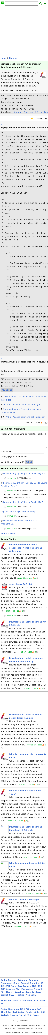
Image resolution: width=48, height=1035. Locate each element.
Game (16, 983)
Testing (20, 995)
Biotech (12, 980)
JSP (3, 989)
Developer (13, 1009)
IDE (2, 986)
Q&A (43, 1012)
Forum (35, 1015)
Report (9, 992)
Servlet (4, 995)
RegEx (29, 1012)
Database (34, 980)
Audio (4, 980)
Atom (42, 1000)
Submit (29, 462)
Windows (31, 1009)
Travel (22, 1015)
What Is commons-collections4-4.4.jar (21, 404)
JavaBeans (23, 986)
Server (38, 992)
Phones (14, 1015)
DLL (3, 1012)
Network (38, 989)
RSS (36, 1000)
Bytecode (22, 980)
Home (4, 58)
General (13, 58)
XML (33, 995)
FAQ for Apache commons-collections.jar (25, 417)
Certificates (18, 1012)
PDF (3, 992)
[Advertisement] (24, 31)
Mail (18, 989)
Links (37, 1012)
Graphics (34, 983)
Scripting (19, 992)
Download (6, 390)
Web (28, 995)
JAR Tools (11, 986)
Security (29, 992)
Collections (26, 1000)
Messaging (27, 989)
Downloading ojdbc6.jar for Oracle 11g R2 (24, 474)
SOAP (12, 995)
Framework (6, 983)
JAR (39, 1009)
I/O (42, 983)
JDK (40, 986)
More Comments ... (10, 533)
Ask (3, 1003)
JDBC (33, 986)
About (16, 1000)
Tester (4, 1009)
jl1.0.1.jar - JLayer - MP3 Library (19, 511)
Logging (10, 989)
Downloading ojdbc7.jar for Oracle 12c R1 (24, 502)
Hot (10, 1000)
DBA (22, 1009)
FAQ (29, 1015)
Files (8, 1012)
